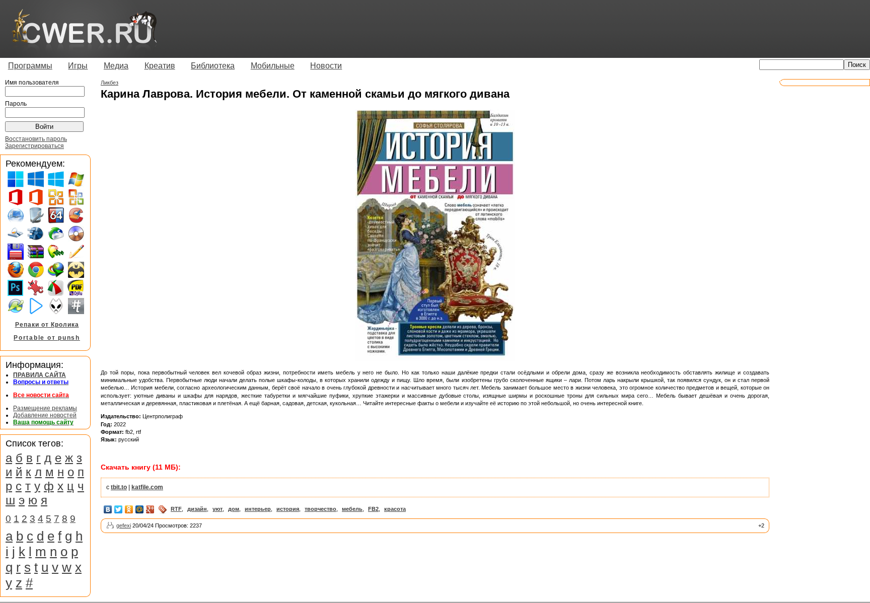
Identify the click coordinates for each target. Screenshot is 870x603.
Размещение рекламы (45, 408)
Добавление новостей (45, 415)
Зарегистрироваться (34, 145)
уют (217, 509)
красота (395, 509)
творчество (320, 509)
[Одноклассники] (129, 509)
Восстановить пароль (36, 138)
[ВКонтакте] (108, 509)
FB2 (373, 509)
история (287, 509)
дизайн (197, 509)
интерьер (258, 509)
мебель (352, 509)
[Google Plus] (150, 509)
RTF (176, 509)
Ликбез (109, 83)
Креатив (159, 65)
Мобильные (273, 65)
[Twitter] (118, 509)
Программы (30, 65)
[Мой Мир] (139, 509)
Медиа (116, 65)
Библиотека (213, 65)
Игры (78, 65)
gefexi (123, 525)
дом (233, 509)
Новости (326, 65)
